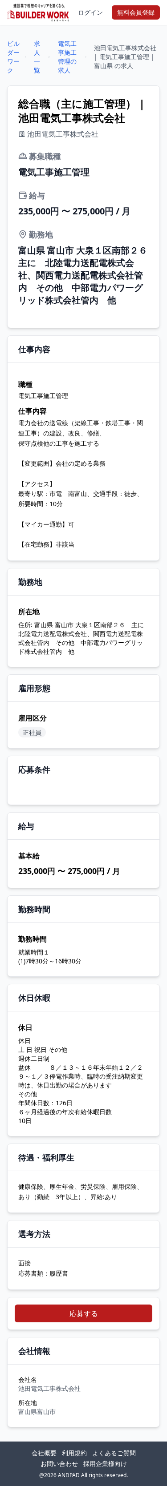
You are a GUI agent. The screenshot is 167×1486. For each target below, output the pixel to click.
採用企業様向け (105, 1463)
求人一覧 (37, 56)
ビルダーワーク (13, 56)
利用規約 (74, 1453)
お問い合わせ (59, 1463)
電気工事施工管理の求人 (67, 56)
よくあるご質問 (114, 1453)
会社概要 (44, 1453)
